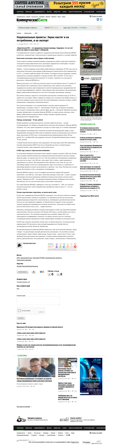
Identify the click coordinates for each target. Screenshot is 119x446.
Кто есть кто (35, 16)
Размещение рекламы (23, 435)
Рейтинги (53, 16)
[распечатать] (33, 273)
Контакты (41, 435)
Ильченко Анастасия (29, 243)
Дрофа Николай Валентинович (27, 266)
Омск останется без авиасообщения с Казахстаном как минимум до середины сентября (90, 158)
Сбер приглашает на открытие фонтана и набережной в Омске (90, 168)
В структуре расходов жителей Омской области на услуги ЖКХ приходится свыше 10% (90, 176)
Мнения (48, 16)
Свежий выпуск (21, 16)
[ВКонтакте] (41, 272)
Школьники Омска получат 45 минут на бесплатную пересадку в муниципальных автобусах (67, 372)
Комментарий (21, 295)
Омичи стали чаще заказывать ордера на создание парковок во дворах (66, 386)
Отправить (21, 318)
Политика (22, 355)
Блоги (59, 16)
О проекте (34, 435)
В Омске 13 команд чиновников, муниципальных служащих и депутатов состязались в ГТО (90, 186)
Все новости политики (23, 407)
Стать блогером (51, 435)
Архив (63, 16)
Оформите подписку (35, 418)
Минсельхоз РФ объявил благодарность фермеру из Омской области (40, 327)
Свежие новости (87, 124)
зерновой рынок (26, 258)
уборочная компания (24, 260)
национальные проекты (53, 258)
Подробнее (75, 442)
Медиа (28, 16)
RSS (67, 435)
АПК (18, 258)
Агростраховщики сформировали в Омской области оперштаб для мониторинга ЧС (91, 147)
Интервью (41, 16)
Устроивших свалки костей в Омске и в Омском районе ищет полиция (90, 130)
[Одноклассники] (43, 272)
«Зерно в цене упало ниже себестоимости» (31, 333)
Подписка (60, 435)
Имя (18, 288)
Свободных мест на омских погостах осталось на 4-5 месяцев (67, 397)
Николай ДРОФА (38, 258)
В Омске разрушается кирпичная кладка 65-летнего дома (90, 138)
